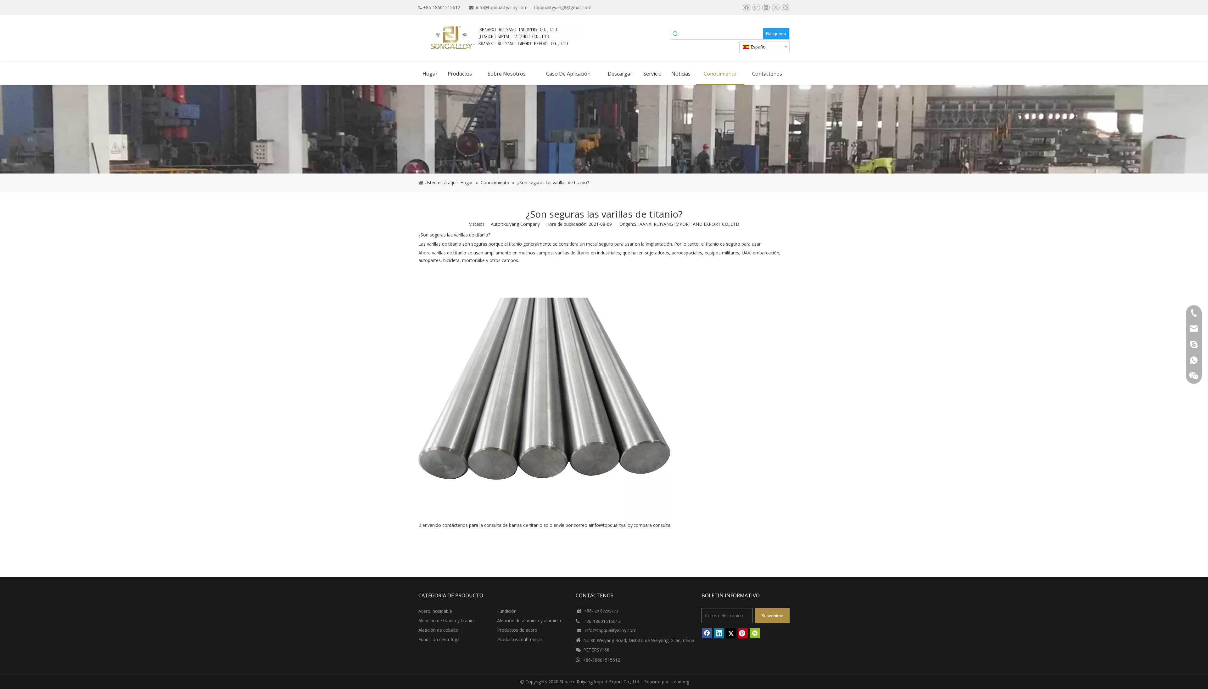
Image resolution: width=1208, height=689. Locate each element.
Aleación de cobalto (438, 630)
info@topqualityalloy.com (502, 7)
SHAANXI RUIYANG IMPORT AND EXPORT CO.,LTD (686, 224)
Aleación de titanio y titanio (446, 621)
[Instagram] (785, 7)
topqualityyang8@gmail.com (562, 7)
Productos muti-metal (519, 639)
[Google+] (756, 7)
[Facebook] (746, 7)
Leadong (680, 682)
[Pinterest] (743, 633)
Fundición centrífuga (439, 639)
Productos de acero (517, 630)
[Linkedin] (766, 7)
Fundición (507, 611)
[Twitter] (776, 7)
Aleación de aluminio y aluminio (529, 621)
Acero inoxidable (435, 611)
